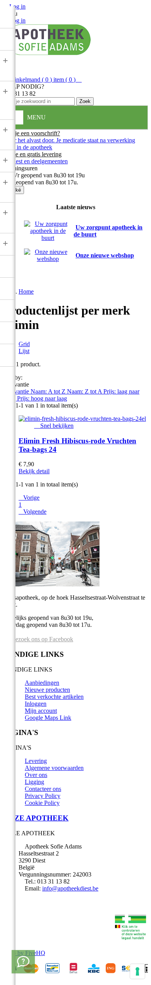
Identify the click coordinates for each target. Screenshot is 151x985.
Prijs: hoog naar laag (42, 398)
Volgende (32, 511)
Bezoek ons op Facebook (41, 639)
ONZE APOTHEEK (36, 818)
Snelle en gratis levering (32, 154)
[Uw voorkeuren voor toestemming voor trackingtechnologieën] (137, 971)
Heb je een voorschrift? (31, 133)
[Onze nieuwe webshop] (48, 259)
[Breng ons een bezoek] (23, 961)
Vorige (29, 497)
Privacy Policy (42, 796)
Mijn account (41, 710)
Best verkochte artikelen (54, 696)
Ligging (34, 782)
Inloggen (35, 703)
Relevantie (17, 391)
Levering (36, 761)
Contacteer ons (43, 789)
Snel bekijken (54, 425)
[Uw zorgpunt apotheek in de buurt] (48, 238)
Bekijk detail (34, 471)
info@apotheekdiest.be (70, 888)
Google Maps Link (48, 717)
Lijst (24, 351)
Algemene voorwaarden (54, 768)
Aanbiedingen (42, 682)
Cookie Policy (42, 803)
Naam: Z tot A (85, 391)
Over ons (36, 775)
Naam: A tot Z (49, 391)
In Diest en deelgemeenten (35, 161)
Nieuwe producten (47, 689)
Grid (24, 344)
